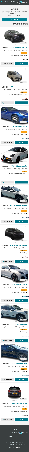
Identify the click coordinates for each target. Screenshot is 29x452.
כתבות (15, 429)
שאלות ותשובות (13, 436)
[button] (23, 43)
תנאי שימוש (12, 444)
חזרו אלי (21, 63)
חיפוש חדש (14, 19)
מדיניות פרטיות (19, 444)
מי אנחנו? (14, 432)
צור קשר (25, 444)
